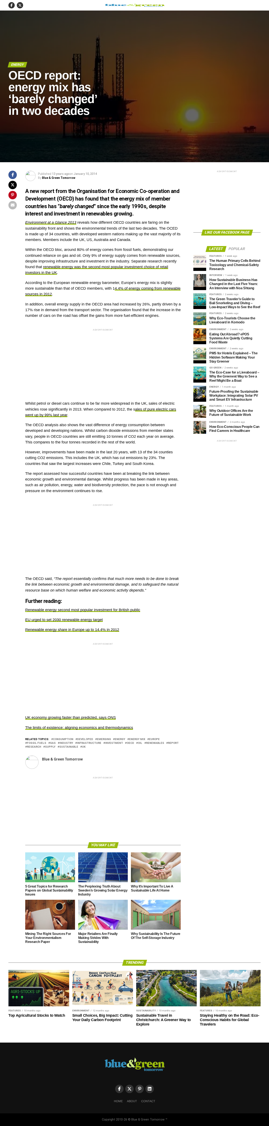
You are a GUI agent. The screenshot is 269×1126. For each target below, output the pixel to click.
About (132, 1101)
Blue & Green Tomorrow (58, 177)
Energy (120, 739)
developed (85, 739)
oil (140, 743)
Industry (66, 743)
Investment (114, 743)
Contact (148, 1101)
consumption (63, 739)
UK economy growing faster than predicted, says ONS (70, 717)
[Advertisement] (103, 361)
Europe (154, 739)
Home (118, 1101)
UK (84, 747)
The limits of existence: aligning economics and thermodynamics (79, 728)
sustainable (68, 747)
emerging (104, 739)
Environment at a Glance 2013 (50, 222)
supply (50, 747)
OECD (130, 743)
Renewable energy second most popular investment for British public (82, 610)
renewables (155, 743)
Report (173, 743)
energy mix (137, 739)
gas (53, 743)
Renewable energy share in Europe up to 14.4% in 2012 (72, 630)
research (34, 747)
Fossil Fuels (36, 743)
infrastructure (89, 743)
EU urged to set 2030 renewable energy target (64, 620)
